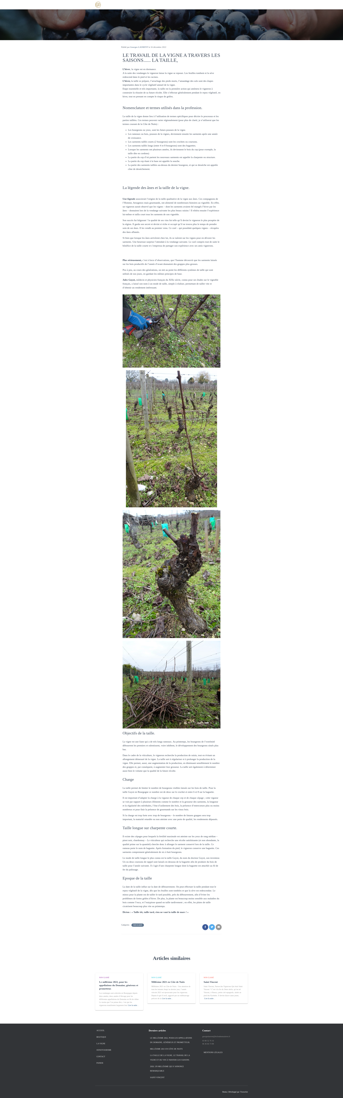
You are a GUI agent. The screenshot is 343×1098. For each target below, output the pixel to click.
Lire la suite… (133, 1005)
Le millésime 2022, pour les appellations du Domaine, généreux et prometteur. (118, 985)
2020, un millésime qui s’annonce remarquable (167, 1068)
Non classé (137, 925)
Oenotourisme (103, 1050)
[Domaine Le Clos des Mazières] (98, 4)
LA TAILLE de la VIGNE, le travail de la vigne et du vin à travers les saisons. (170, 1057)
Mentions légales (213, 1052)
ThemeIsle (244, 1092)
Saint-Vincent (211, 982)
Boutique (101, 1037)
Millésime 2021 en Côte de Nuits (168, 982)
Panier (99, 1063)
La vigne (100, 1044)
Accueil (100, 1030)
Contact (100, 1057)
